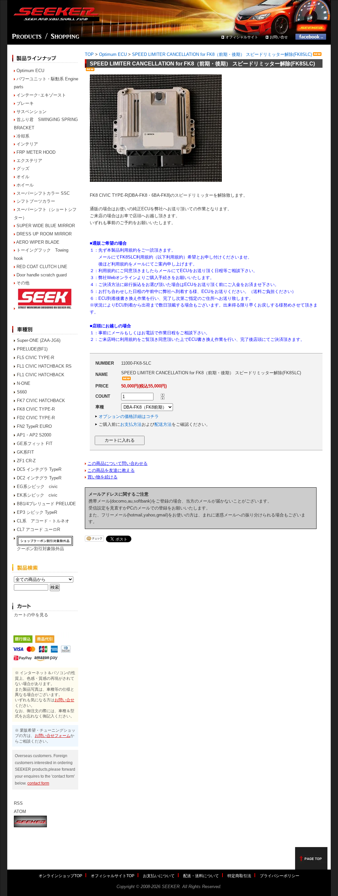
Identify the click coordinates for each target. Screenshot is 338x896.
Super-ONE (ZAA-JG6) (38, 340)
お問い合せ (279, 37)
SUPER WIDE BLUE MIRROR (46, 225)
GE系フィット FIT (34, 443)
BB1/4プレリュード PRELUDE (46, 503)
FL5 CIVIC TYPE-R (35, 357)
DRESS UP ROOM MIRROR (44, 233)
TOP (89, 54)
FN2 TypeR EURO (34, 426)
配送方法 (163, 424)
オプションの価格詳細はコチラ (129, 416)
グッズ (23, 168)
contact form (38, 783)
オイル (23, 176)
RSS (18, 803)
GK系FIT (25, 452)
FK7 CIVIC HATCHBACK (41, 400)
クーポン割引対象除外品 (40, 548)
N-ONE (23, 383)
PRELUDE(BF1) (32, 348)
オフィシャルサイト (241, 37)
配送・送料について (201, 876)
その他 (23, 282)
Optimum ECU (30, 70)
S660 (22, 391)
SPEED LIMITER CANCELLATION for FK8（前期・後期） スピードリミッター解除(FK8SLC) (222, 54)
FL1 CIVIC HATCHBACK (40, 374)
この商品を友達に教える (111, 470)
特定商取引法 (239, 876)
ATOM (20, 811)
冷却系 (23, 136)
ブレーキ (25, 103)
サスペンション (32, 111)
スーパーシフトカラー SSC (43, 193)
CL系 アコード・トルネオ (43, 520)
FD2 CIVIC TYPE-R (36, 417)
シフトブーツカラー (36, 201)
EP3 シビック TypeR (37, 512)
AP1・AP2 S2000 (34, 434)
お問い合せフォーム (52, 735)
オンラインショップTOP (60, 876)
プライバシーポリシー (279, 876)
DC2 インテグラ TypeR (39, 477)
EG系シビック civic (37, 486)
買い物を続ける (102, 476)
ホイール (25, 185)
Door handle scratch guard (42, 274)
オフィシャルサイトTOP (112, 876)
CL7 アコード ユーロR (38, 529)
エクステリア (29, 160)
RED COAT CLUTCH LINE (42, 266)
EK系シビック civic (37, 495)
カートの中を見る (31, 614)
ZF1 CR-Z (26, 460)
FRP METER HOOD (36, 152)
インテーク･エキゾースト (41, 95)
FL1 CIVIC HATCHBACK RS (44, 366)
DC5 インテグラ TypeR (39, 469)
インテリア (27, 144)
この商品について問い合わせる (117, 463)
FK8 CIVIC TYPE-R (36, 409)
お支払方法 (131, 424)
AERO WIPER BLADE (37, 242)
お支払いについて (159, 876)
